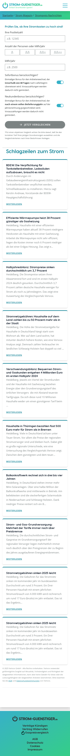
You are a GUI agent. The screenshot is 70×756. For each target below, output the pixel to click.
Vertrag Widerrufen (35, 729)
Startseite (7, 15)
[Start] (22, 5)
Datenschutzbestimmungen (28, 681)
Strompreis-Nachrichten (48, 15)
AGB (10, 681)
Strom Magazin (23, 15)
